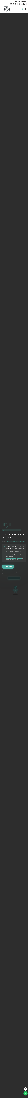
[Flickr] (22, 4)
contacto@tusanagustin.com (14, 558)
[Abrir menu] (25, 9)
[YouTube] (17, 4)
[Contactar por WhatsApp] (25, 1093)
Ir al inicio (9, 566)
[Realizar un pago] (25, 1089)
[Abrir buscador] (22, 9)
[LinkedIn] (24, 4)
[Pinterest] (20, 4)
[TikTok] (26, 4)
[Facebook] (13, 4)
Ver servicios (8, 572)
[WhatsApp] (15, 4)
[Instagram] (11, 4)
